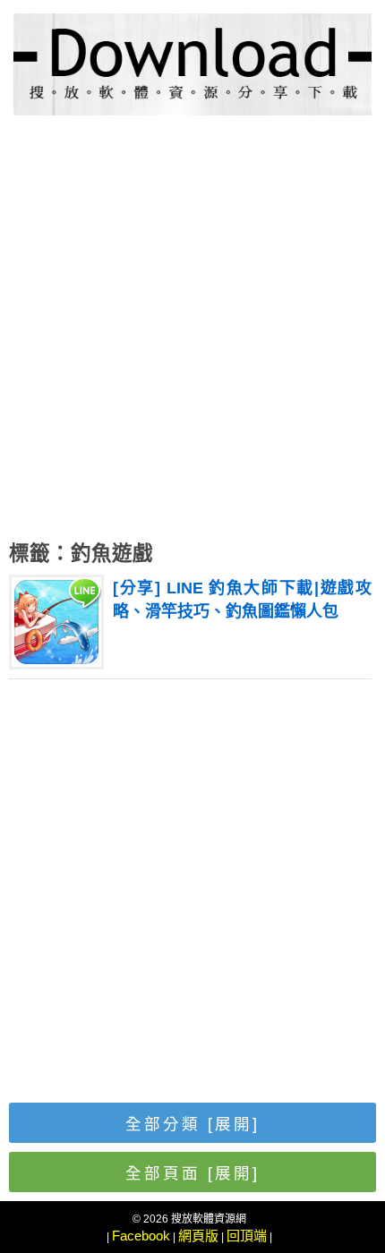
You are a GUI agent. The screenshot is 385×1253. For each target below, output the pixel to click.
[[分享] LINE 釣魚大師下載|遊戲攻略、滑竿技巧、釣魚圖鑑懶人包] (56, 661)
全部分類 (192, 1124)
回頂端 (247, 1235)
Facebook (141, 1235)
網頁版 (198, 1235)
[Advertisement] (192, 332)
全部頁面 (192, 1173)
